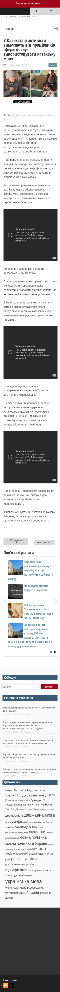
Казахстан (19, 115)
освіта (33, 853)
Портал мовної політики (28, 3)
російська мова (24, 859)
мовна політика (33, 837)
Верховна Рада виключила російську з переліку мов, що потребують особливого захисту (30, 570)
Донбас (38, 790)
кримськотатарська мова (16, 832)
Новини (32, 16)
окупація (28, 849)
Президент (36, 800)
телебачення (25, 875)
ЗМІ (45, 790)
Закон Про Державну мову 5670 (30, 795)
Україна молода (29, 159)
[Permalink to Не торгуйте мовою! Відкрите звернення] (21, 598)
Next (55, 601)
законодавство (26, 827)
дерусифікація (17, 821)
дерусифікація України (41, 822)
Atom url (11, 985)
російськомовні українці (20, 864)
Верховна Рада (23, 790)
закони (9, 827)
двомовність (14, 815)
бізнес (36, 809)
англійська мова (25, 810)
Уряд (7, 809)
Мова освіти (24, 800)
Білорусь (9, 791)
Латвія (14, 800)
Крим (8, 800)
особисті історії (45, 854)
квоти (40, 827)
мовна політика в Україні (26, 843)
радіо (7, 859)
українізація (29, 892)
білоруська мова (47, 810)
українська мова (23, 881)
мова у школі (37, 831)
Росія (48, 804)
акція (14, 809)
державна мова (39, 815)
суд (15, 875)
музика (21, 849)
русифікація (16, 870)
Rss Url (5, 985)
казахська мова (34, 115)
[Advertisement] (30, 940)
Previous (6, 601)
